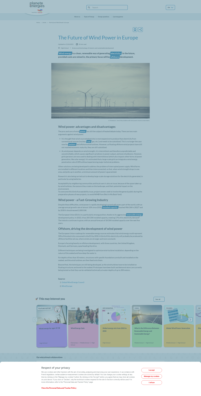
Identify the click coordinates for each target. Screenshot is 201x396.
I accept (152, 370)
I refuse (152, 383)
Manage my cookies (151, 376)
